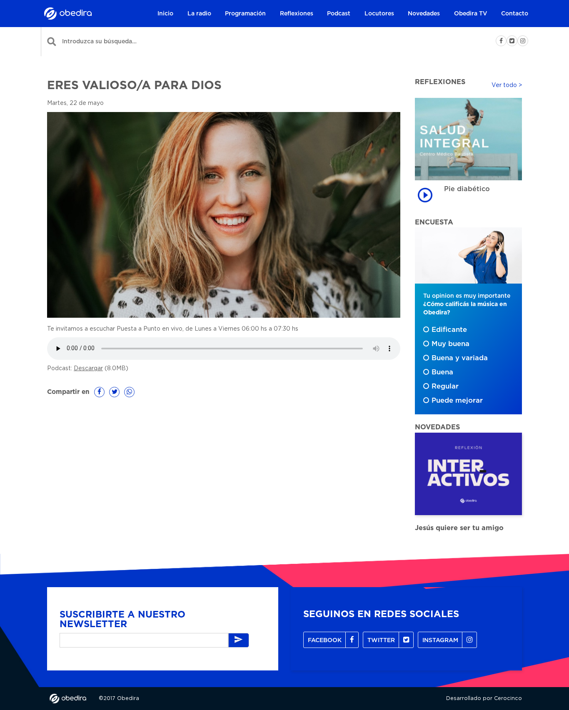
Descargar (88, 368)
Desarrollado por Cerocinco (484, 698)
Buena (442, 372)
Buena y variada (460, 358)
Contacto (514, 14)
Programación (245, 14)
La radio (199, 14)
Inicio (165, 14)
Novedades (424, 14)
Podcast (338, 14)
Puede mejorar (457, 400)
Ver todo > (507, 85)
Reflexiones (296, 14)
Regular (445, 386)
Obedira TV (470, 14)
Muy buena (450, 344)
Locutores (379, 14)
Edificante (449, 329)
